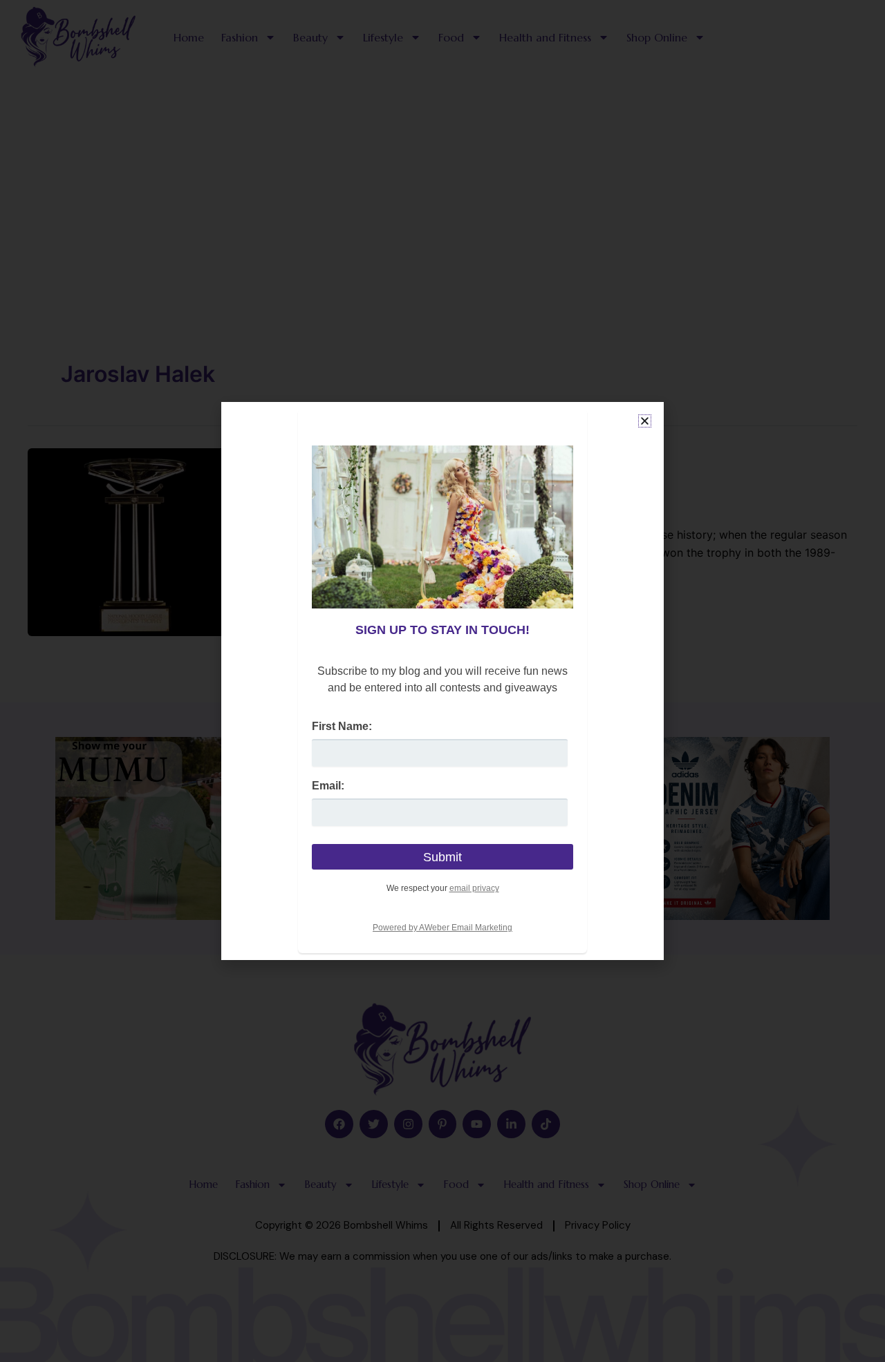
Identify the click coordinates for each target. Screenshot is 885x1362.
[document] (442, 681)
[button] (645, 421)
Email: (328, 786)
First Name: (342, 726)
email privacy (474, 888)
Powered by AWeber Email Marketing (442, 927)
